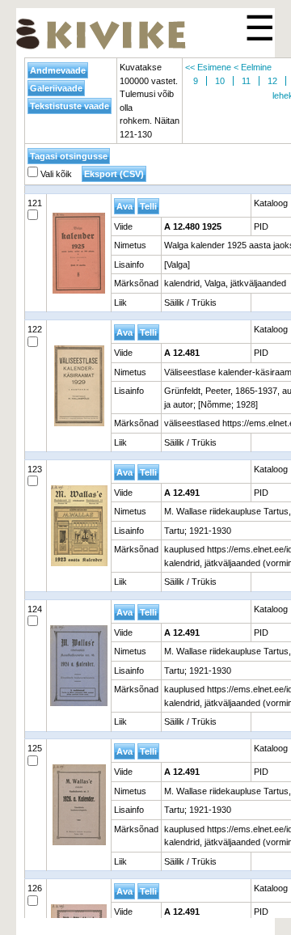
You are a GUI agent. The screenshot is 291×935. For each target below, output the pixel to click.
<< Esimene (208, 67)
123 (34, 469)
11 (246, 81)
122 (34, 329)
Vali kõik (55, 174)
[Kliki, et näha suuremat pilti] (79, 253)
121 (34, 203)
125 (34, 748)
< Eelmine (253, 67)
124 (34, 609)
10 (220, 81)
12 (272, 81)
